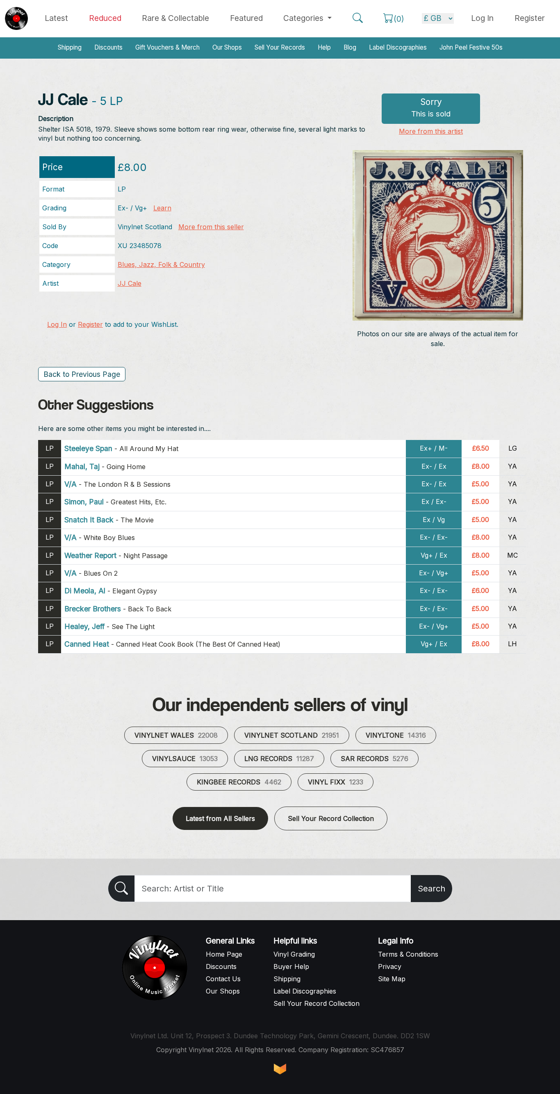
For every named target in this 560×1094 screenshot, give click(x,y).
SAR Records (374, 758)
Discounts (108, 47)
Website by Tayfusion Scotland (280, 1069)
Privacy (389, 966)
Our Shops (227, 47)
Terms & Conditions (408, 954)
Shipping (70, 47)
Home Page (224, 954)
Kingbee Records (239, 782)
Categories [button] (304, 18)
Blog (350, 47)
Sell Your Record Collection (331, 818)
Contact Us (223, 979)
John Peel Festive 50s (471, 47)
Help (324, 47)
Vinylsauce (185, 758)
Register (529, 18)
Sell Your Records (280, 47)
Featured (246, 18)
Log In (57, 324)
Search (431, 888)
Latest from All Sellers (220, 818)
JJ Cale (129, 283)
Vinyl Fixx (335, 782)
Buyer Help (291, 966)
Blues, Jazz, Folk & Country (161, 264)
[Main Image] (438, 234)
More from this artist (431, 131)
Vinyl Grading (294, 954)
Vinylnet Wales (176, 735)
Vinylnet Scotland (291, 735)
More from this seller (211, 227)
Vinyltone (396, 735)
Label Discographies (398, 47)
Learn (162, 208)
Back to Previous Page (81, 374)
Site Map (391, 979)
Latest (56, 18)
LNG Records (279, 758)
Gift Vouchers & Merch (167, 47)
